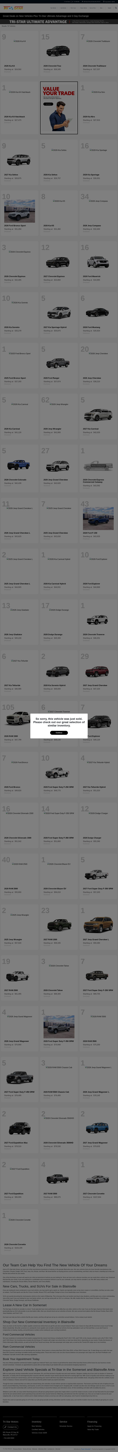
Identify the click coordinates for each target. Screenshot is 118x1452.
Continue (59, 733)
